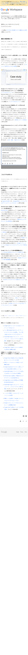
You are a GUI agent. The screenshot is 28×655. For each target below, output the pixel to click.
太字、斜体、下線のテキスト (14, 139)
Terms (26, 431)
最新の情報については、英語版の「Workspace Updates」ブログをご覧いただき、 (14, 3)
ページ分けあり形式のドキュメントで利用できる (12, 252)
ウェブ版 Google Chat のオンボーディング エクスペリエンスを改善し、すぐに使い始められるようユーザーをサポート (13, 332)
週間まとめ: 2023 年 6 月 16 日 (10, 24)
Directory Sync (4, 210)
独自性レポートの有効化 (21, 119)
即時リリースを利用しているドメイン (10, 315)
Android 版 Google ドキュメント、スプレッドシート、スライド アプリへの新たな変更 (13, 338)
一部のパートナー (19, 297)
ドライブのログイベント (7, 92)
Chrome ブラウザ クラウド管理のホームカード (15, 279)
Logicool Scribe (6, 201)
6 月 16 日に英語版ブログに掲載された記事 (16, 30)
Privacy (21, 431)
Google (17, 431)
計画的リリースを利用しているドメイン (21, 315)
